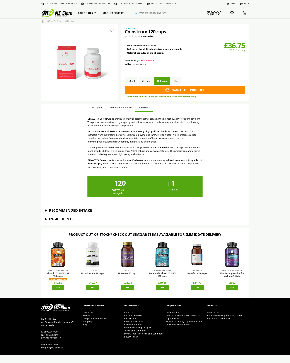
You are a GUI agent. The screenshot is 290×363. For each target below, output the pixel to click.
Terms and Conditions (135, 331)
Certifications (131, 318)
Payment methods (133, 325)
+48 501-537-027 (49, 344)
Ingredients (144, 107)
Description (96, 107)
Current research (133, 315)
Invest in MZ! (213, 312)
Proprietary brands (133, 322)
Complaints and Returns (95, 318)
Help (246, 4)
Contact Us (88, 312)
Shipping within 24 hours (97, 4)
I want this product (187, 90)
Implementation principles (137, 328)
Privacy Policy (131, 337)
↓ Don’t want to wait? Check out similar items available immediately (160, 97)
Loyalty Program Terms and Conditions (144, 334)
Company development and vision (224, 315)
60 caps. (146, 81)
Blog (233, 4)
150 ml (131, 81)
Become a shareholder (218, 318)
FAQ (85, 325)
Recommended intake (120, 107)
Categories (85, 13)
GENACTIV (130, 28)
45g (176, 81)
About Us (128, 312)
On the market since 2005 (163, 4)
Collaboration (172, 312)
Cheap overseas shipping (131, 4)
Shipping (87, 322)
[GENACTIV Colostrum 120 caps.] (79, 62)
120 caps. (162, 81)
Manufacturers (113, 13)
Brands (86, 315)
